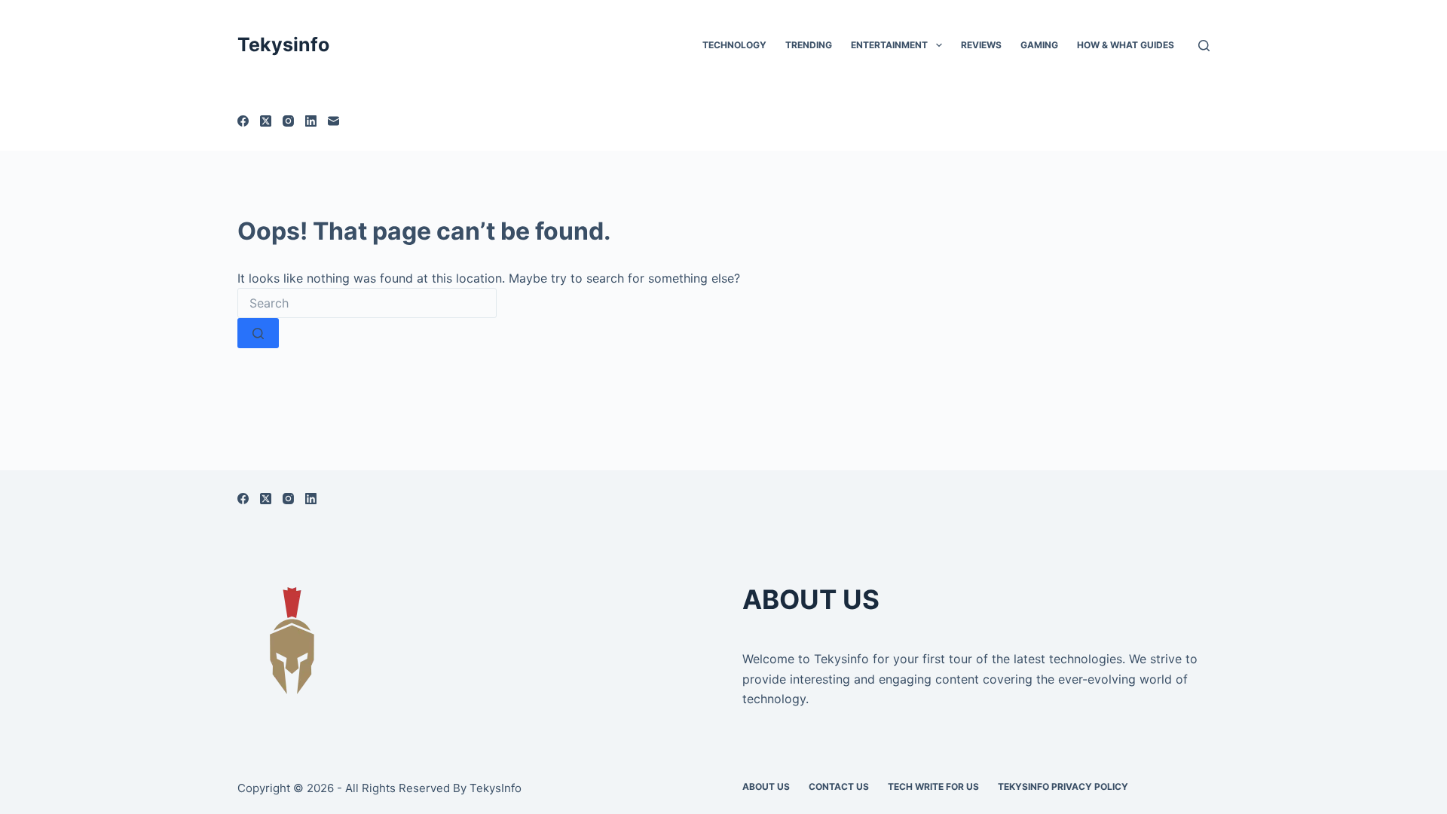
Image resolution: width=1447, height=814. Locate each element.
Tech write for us (933, 786)
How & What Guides (1125, 44)
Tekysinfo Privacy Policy (1063, 786)
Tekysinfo (283, 44)
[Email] (333, 121)
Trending (808, 44)
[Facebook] (243, 121)
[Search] (1204, 45)
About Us (766, 786)
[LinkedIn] (311, 121)
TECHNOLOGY (734, 44)
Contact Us (839, 786)
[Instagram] (288, 121)
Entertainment (889, 44)
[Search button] (258, 333)
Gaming (1039, 44)
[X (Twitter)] (265, 121)
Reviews (981, 44)
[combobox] (367, 303)
